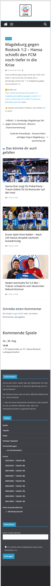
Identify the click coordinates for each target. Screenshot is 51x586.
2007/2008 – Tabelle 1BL (15, 470)
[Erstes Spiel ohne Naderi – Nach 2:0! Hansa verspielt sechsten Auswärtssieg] (25, 208)
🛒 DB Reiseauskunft (14, 511)
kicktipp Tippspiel (10, 441)
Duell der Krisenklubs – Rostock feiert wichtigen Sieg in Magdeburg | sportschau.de (27, 137)
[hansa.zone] (6, 24)
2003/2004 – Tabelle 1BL (15, 491)
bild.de (8, 39)
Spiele (5, 425)
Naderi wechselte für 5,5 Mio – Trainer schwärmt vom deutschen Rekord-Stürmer (24, 286)
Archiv (5, 456)
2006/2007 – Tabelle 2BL (15, 476)
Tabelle (6, 430)
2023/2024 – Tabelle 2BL (15, 460)
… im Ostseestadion (13, 450)
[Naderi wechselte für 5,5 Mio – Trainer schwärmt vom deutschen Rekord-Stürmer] (25, 256)
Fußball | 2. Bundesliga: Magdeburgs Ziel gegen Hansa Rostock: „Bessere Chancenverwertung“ (25, 124)
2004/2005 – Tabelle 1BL (15, 486)
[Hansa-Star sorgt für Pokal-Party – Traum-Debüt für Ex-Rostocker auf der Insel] (25, 160)
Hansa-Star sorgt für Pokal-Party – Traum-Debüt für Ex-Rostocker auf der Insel (25, 189)
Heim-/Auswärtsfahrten (13, 507)
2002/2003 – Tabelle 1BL (15, 496)
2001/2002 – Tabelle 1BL (15, 501)
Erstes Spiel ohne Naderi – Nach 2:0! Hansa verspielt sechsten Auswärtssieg (23, 238)
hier (44, 108)
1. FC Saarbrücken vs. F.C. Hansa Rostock (21, 349)
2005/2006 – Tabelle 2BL (15, 481)
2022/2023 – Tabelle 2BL (15, 465)
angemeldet (17, 313)
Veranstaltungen (10, 446)
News (5, 435)
